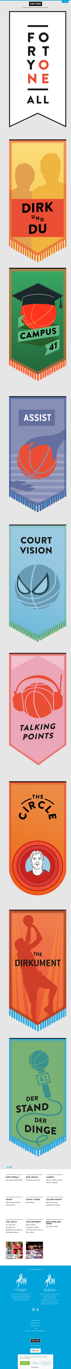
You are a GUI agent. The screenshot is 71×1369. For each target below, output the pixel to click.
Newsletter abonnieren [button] (34, 1331)
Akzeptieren (25, 1363)
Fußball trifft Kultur (34, 1256)
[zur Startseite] (35, 4)
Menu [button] (65, 1)
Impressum (35, 1320)
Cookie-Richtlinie (34, 1367)
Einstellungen (46, 1363)
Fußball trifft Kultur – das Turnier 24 (13, 1257)
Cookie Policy (35, 1325)
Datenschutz (35, 1323)
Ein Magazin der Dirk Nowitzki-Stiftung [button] (35, 7)
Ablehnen (35, 1363)
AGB (35, 1328)
